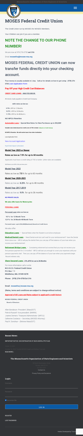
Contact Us (41, 370)
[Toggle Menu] (75, 8)
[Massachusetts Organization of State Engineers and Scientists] (13, 7)
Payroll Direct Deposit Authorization (14, 146)
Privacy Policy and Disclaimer (41, 373)
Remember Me (11, 400)
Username (8, 383)
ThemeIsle (74, 431)
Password (8, 391)
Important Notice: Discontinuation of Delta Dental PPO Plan (27, 341)
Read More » (9, 352)
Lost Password (10, 420)
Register (8, 415)
